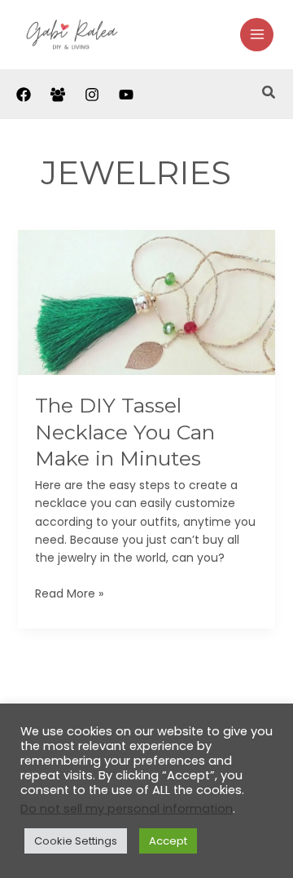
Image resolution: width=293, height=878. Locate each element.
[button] (269, 93)
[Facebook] (23, 94)
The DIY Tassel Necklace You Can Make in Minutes (125, 431)
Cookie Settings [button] (75, 841)
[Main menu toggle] (256, 34)
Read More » (69, 593)
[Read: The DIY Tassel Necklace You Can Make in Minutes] (147, 301)
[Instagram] (92, 94)
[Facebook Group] (57, 94)
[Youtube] (126, 94)
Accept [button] (168, 841)
